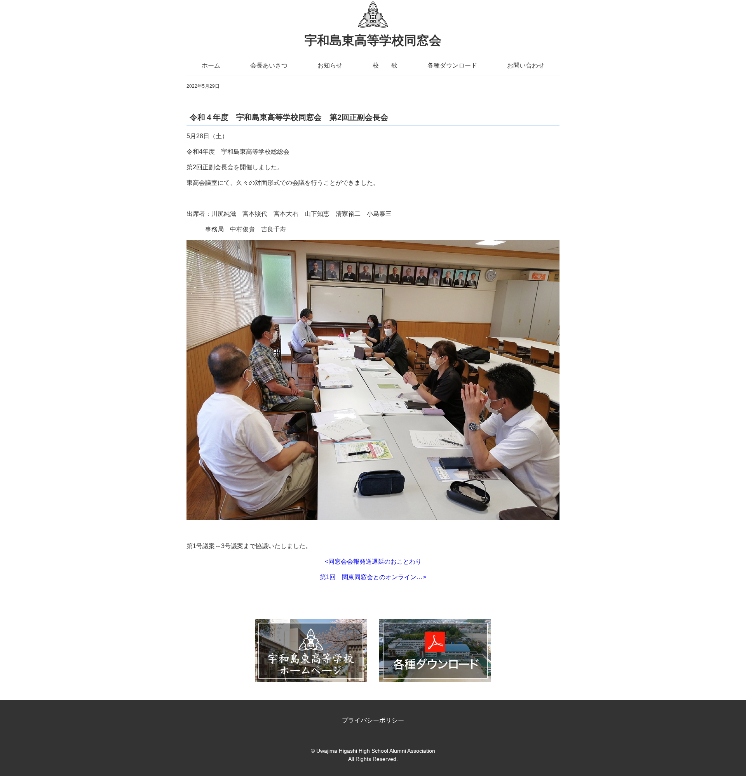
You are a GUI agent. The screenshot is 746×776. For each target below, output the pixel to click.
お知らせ (329, 65)
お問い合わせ (525, 65)
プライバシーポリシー (373, 720)
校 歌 (385, 65)
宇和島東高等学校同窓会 (373, 40)
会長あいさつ (269, 65)
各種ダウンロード (452, 65)
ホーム (211, 65)
